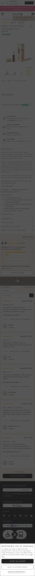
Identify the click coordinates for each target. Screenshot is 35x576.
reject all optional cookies (17, 567)
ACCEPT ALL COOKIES (17, 561)
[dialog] (17, 560)
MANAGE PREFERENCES (16, 572)
